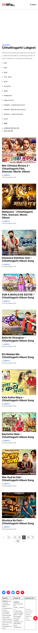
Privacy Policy (29, 611)
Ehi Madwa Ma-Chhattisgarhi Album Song (18, 356)
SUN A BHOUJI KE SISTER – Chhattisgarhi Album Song (18, 296)
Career (27, 618)
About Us (27, 609)
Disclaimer (28, 614)
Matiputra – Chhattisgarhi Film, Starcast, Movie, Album (17, 214)
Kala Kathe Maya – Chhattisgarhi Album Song (18, 399)
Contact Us (28, 613)
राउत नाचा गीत (8, 131)
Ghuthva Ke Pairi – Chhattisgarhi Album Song (18, 522)
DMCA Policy (28, 616)
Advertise (27, 620)
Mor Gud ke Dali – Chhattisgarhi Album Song (18, 479)
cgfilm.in (7, 175)
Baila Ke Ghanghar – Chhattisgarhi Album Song (18, 339)
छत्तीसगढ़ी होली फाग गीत (11, 128)
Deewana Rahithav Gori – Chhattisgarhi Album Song (18, 259)
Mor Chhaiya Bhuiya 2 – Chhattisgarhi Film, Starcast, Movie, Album (16, 168)
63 (18, 541)
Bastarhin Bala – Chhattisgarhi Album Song (18, 436)
